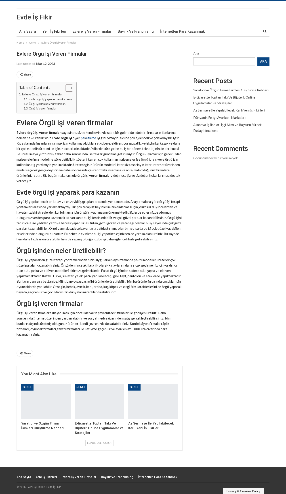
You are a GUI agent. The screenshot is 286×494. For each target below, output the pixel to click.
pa (82, 138)
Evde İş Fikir (34, 17)
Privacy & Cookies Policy (243, 491)
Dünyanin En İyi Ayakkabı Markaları (219, 118)
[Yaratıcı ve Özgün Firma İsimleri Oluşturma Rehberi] (46, 401)
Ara (196, 53)
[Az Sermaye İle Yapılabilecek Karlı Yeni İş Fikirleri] (153, 401)
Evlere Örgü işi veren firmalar (42, 94)
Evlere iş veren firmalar (92, 31)
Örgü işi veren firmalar (43, 108)
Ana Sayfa (27, 31)
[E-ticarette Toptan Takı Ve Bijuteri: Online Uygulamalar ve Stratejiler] (99, 401)
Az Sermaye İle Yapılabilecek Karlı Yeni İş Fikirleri (229, 110)
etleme (91, 138)
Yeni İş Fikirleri (54, 31)
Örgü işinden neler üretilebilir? (47, 104)
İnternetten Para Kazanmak (182, 31)
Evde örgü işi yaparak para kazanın (50, 99)
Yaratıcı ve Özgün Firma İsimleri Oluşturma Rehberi (231, 90)
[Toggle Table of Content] (67, 88)
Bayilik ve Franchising (136, 31)
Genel (27, 387)
